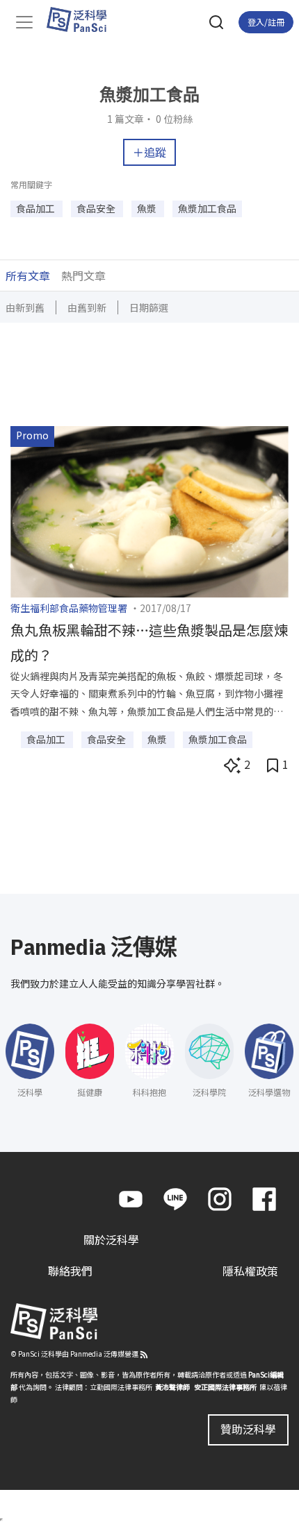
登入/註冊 (266, 22)
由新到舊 (25, 307)
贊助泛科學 (248, 1429)
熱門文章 (83, 275)
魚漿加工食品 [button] (207, 208)
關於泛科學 (111, 1239)
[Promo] (149, 510)
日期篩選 (148, 307)
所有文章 (28, 275)
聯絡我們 (70, 1270)
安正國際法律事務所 (225, 1387)
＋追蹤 (149, 152)
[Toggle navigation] (24, 22)
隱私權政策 (250, 1270)
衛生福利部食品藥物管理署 (68, 608)
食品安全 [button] (97, 208)
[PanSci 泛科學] (83, 19)
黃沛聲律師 (172, 1387)
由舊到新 (86, 307)
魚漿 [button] (148, 208)
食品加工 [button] (36, 208)
